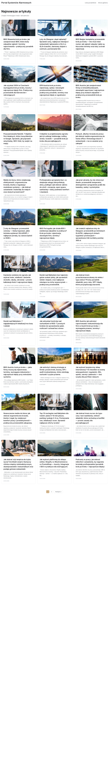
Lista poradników (90, 3)
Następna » (58, 491)
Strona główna (103, 3)
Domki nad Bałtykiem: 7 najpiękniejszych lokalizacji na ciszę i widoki (18, 323)
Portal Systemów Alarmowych (16, 2)
